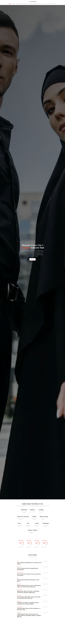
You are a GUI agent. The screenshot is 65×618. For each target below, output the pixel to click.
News (39, 3)
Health (31, 3)
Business (17, 3)
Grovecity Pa (32, 1)
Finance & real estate (26, 3)
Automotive (13, 3)
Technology (48, 3)
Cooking (21, 3)
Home (10, 3)
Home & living (35, 3)
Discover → (32, 259)
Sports (45, 3)
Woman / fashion (53, 3)
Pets (42, 3)
